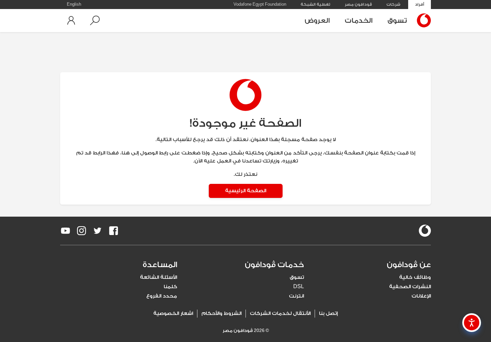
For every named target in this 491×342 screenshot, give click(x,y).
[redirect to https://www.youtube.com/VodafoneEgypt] (65, 230)
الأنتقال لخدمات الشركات (280, 313)
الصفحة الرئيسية (245, 191)
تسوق (397, 20)
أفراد (419, 4)
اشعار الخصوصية (173, 313)
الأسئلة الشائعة (158, 277)
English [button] (74, 4)
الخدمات (358, 20)
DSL (298, 287)
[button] (95, 20)
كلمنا (170, 287)
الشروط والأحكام (221, 313)
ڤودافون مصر (358, 4)
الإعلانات (421, 296)
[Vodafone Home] (422, 20)
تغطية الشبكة (315, 4)
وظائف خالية (415, 277)
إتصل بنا (328, 313)
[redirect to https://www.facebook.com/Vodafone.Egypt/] (113, 230)
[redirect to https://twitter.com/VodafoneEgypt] (97, 230)
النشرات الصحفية (410, 287)
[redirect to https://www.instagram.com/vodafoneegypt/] (81, 230)
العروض (317, 20)
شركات (393, 4)
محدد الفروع (161, 296)
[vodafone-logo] (425, 231)
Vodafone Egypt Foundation (259, 4)
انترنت (296, 296)
